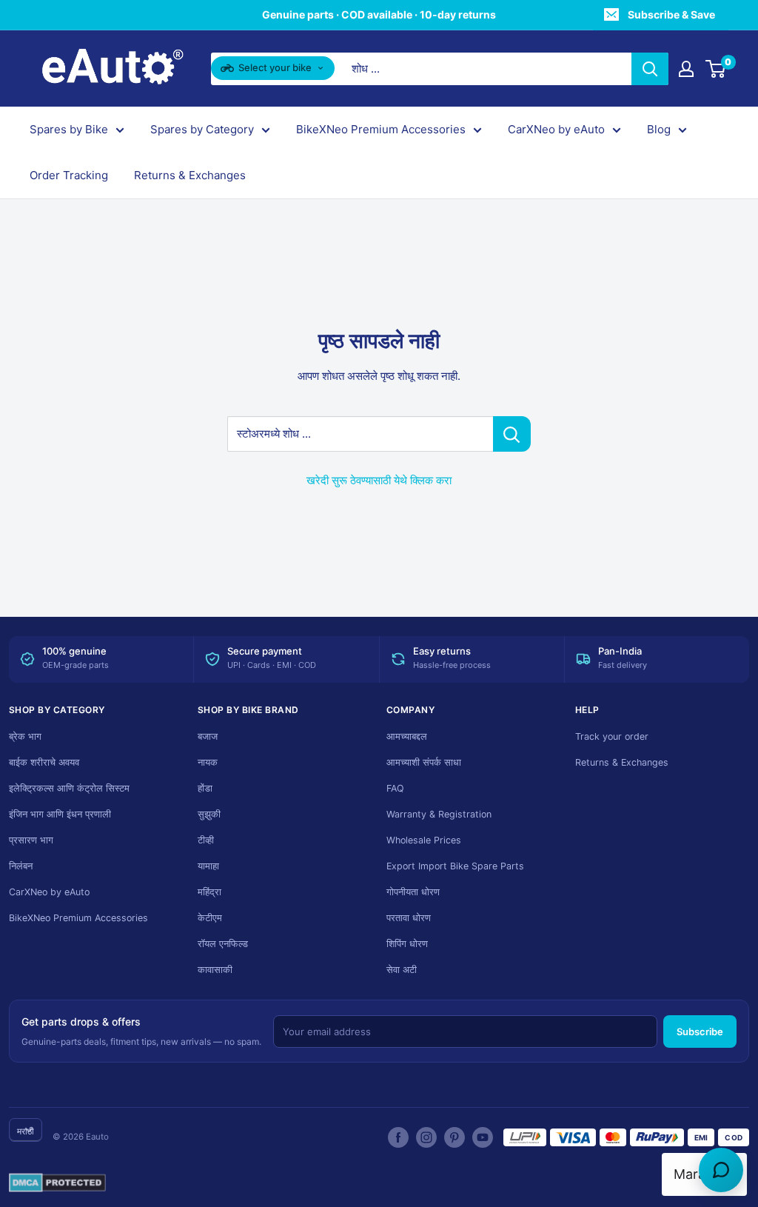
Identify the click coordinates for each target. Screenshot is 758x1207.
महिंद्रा (209, 891)
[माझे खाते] (686, 69)
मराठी (25, 1131)
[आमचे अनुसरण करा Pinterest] (454, 1137)
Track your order (611, 736)
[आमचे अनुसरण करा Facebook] (398, 1137)
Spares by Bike (69, 129)
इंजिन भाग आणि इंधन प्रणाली (60, 814)
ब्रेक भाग (25, 736)
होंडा (205, 788)
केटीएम (210, 917)
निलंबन (21, 866)
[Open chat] (721, 1170)
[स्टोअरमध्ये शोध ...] (512, 434)
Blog (659, 129)
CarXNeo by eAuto (556, 129)
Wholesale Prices (423, 840)
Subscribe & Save (671, 14)
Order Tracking (69, 175)
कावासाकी (215, 969)
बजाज (208, 736)
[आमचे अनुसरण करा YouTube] (482, 1137)
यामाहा (208, 866)
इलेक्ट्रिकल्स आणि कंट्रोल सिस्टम (69, 788)
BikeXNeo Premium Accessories (381, 129)
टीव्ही (206, 840)
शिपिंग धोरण (407, 943)
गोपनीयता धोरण (413, 891)
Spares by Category (202, 129)
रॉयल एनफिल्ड (223, 943)
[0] (716, 69)
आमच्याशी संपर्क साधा (423, 762)
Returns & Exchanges (190, 175)
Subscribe (700, 1031)
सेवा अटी (401, 969)
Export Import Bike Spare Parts (455, 866)
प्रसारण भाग (31, 840)
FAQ (395, 788)
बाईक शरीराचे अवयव (44, 762)
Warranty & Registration (439, 814)
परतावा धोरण (408, 917)
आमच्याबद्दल (406, 736)
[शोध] (649, 69)
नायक (208, 762)
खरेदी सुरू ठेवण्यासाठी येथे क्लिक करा (379, 480)
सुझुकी (209, 814)
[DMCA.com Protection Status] (57, 1183)
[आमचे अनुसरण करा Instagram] (426, 1137)
